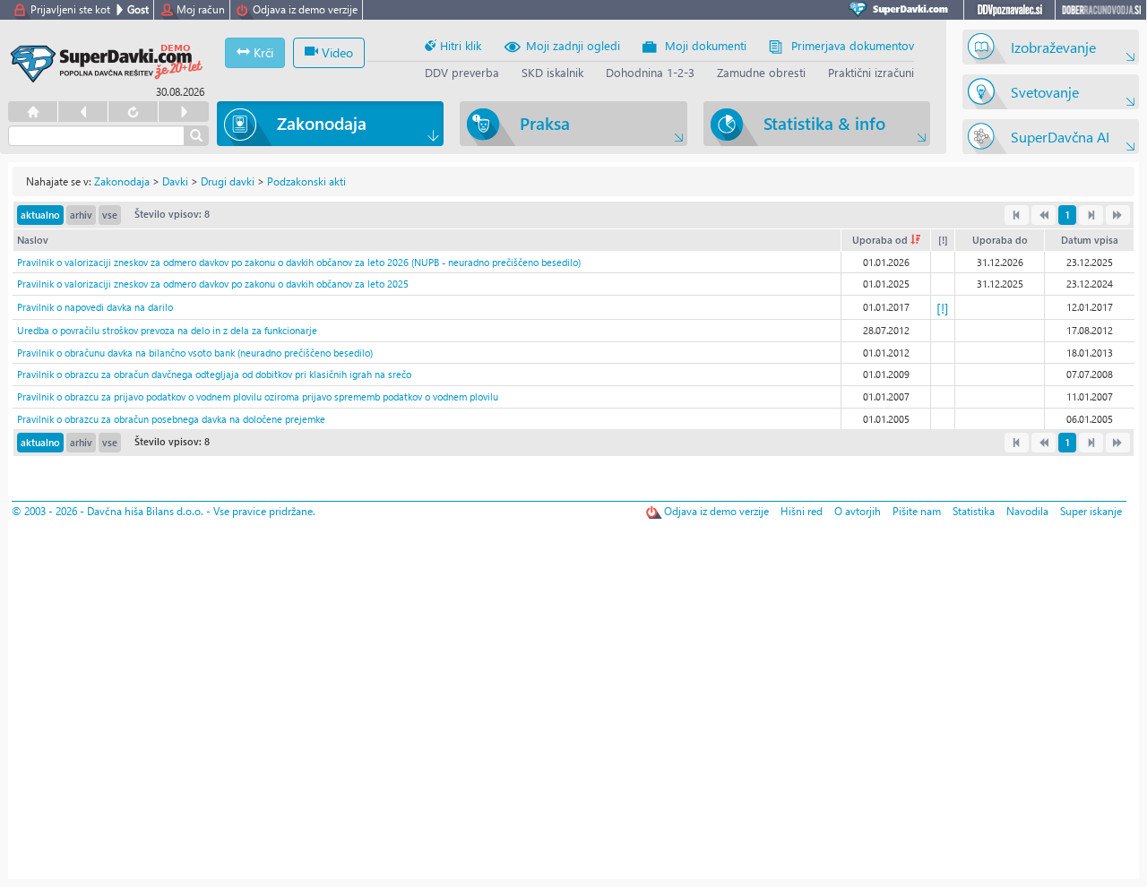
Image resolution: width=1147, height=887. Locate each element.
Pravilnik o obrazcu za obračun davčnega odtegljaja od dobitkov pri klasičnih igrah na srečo (214, 374)
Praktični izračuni (871, 72)
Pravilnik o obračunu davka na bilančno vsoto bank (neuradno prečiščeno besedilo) (195, 352)
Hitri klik (458, 45)
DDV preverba (462, 72)
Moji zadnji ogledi (573, 45)
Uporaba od (881, 239)
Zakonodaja (122, 181)
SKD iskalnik (552, 72)
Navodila (1027, 511)
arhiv (81, 214)
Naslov (32, 239)
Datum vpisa (1089, 239)
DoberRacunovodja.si (1101, 10)
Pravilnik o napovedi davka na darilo (95, 307)
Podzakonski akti (306, 181)
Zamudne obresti (761, 72)
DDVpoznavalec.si (1009, 10)
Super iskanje (1091, 511)
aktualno (40, 214)
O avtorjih (857, 511)
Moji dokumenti (705, 45)
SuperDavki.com (901, 10)
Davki (175, 181)
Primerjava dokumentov (852, 45)
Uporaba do (1000, 239)
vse (109, 214)
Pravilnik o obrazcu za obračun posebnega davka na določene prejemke (171, 419)
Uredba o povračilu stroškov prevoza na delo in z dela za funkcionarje (167, 330)
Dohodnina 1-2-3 (650, 72)
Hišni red (801, 511)
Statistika (974, 511)
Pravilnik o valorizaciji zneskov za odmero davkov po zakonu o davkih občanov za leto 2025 (213, 283)
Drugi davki (227, 181)
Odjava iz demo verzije (305, 9)
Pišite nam (917, 511)
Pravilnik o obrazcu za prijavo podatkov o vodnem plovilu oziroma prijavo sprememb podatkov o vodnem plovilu (257, 396)
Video (335, 52)
